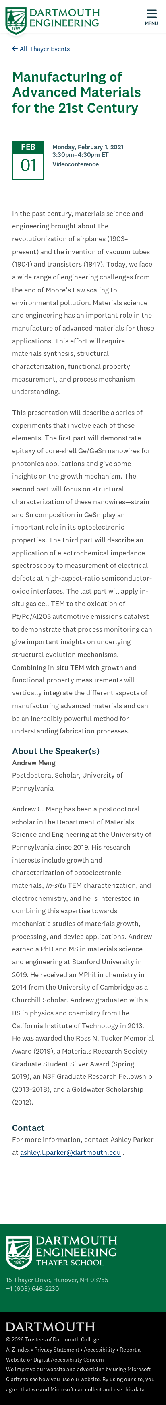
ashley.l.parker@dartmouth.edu (70, 1153)
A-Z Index (18, 1350)
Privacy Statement (56, 1350)
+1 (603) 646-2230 (32, 1289)
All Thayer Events (45, 49)
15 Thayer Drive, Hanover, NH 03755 (57, 1280)
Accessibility (99, 1350)
